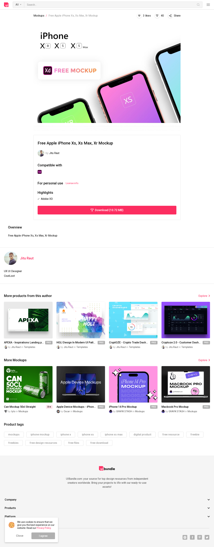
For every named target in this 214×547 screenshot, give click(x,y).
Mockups (38, 15)
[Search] (198, 5)
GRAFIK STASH (124, 411)
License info (72, 183)
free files (73, 442)
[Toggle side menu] (208, 5)
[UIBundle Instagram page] (185, 537)
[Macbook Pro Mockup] (186, 384)
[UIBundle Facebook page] (192, 537)
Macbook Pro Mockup (175, 406)
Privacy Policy (44, 528)
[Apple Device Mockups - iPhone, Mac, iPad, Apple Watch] (81, 384)
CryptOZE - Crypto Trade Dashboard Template (129, 342)
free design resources (43, 442)
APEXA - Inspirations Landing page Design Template (24, 342)
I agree (43, 535)
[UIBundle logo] (6, 4)
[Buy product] (34, 384)
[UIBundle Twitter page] (207, 537)
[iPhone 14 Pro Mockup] (133, 384)
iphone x (66, 434)
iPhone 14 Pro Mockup (123, 406)
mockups (14, 434)
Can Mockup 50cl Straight (20, 406)
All (17, 4)
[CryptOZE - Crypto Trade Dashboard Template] (133, 320)
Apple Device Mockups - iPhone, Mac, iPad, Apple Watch (77, 406)
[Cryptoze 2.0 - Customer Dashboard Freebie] (186, 320)
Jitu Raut (27, 258)
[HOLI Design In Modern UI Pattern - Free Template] (81, 320)
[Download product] (34, 320)
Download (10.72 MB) (109, 210)
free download (99, 442)
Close (19, 535)
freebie (194, 434)
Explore (202, 295)
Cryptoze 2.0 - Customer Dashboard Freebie (182, 342)
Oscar (67, 411)
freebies (13, 442)
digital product (142, 434)
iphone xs (88, 434)
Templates (29, 347)
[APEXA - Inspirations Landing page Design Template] (28, 320)
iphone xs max (114, 434)
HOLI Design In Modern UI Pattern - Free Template (77, 342)
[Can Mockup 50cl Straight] (28, 384)
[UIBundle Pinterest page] (199, 537)
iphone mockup (40, 434)
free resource (170, 434)
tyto (13, 411)
